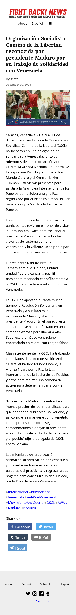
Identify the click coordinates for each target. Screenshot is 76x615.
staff (14, 79)
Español (37, 23)
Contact (26, 584)
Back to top (43, 601)
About (22, 23)
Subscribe (46, 584)
